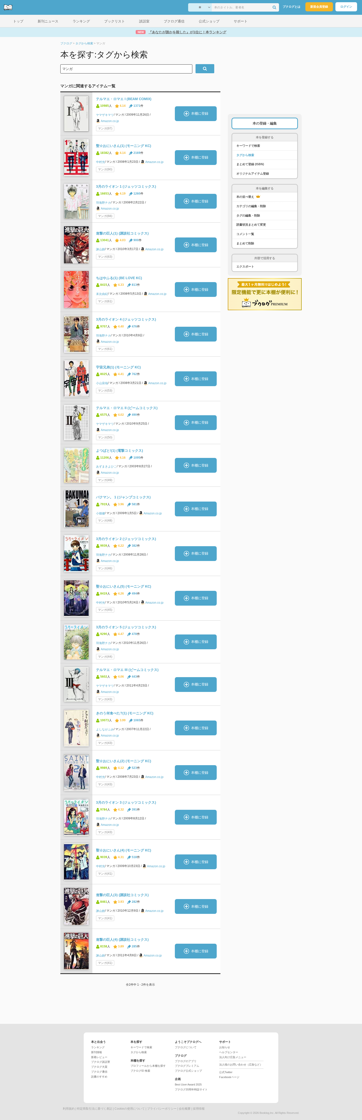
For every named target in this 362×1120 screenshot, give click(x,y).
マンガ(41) (105, 873)
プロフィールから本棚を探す (148, 1065)
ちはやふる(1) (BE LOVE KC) (119, 278)
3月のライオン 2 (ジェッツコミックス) (126, 539)
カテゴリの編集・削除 (251, 206)
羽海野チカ (103, 202)
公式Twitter (225, 1072)
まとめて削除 (245, 243)
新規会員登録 (319, 6)
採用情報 (199, 1108)
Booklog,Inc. (267, 1112)
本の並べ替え (245, 197)
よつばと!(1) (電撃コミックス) (119, 450)
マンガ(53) (105, 390)
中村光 (100, 162)
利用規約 (69, 1108)
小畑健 (100, 513)
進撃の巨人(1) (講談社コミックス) (122, 233)
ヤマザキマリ (105, 115)
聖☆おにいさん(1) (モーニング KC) (123, 146)
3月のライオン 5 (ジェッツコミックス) (126, 627)
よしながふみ (105, 729)
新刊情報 (96, 1052)
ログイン (346, 6)
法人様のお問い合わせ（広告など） (241, 1064)
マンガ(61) (105, 301)
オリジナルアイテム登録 (252, 173)
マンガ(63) (105, 256)
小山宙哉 (102, 383)
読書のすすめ (99, 1076)
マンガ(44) (105, 656)
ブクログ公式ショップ (188, 1070)
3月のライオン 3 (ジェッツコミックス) (126, 802)
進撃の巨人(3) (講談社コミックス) (122, 895)
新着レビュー (99, 1057)
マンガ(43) (105, 699)
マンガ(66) (105, 216)
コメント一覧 (245, 234)
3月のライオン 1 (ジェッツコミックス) (126, 186)
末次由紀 (102, 294)
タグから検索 (245, 155)
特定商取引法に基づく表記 (94, 1108)
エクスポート (245, 266)
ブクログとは (291, 6)
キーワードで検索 (248, 145)
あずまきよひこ (106, 466)
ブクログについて (186, 1047)
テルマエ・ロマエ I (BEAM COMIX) (123, 99)
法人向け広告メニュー (232, 1057)
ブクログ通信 (99, 1071)
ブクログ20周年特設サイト (191, 1089)
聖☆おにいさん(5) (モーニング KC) (123, 586)
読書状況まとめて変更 (251, 224)
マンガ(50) (105, 437)
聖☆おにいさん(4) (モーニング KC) (123, 850)
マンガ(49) (105, 480)
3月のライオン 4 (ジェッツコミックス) (126, 319)
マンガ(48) (105, 520)
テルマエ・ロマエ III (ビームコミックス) (127, 670)
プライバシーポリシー (162, 1108)
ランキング (98, 1047)
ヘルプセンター (228, 1052)
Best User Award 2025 (188, 1084)
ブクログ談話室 (100, 1061)
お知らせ (224, 1047)
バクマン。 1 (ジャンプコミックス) (123, 497)
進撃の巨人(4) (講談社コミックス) (122, 939)
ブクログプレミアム (187, 1065)
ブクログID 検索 (140, 1070)
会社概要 (185, 1108)
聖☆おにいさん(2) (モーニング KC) (123, 761)
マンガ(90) (105, 169)
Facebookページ (229, 1077)
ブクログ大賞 (99, 1066)
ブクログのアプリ (186, 1061)
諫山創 (100, 249)
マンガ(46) (105, 568)
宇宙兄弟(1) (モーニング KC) (118, 367)
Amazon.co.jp (110, 121)
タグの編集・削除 (248, 215)
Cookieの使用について (130, 1108)
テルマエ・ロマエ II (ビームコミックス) (127, 408)
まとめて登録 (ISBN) (250, 164)
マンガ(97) (105, 128)
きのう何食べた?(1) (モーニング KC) (124, 713)
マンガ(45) (105, 610)
